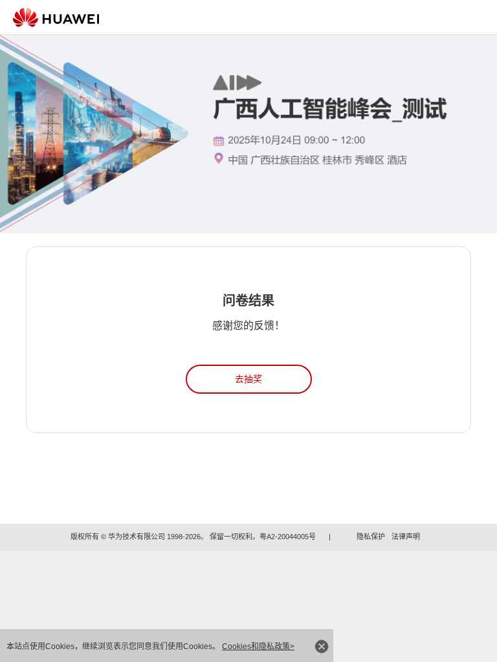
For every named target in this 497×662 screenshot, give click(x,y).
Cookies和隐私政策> (258, 646)
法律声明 (406, 536)
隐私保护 (371, 536)
